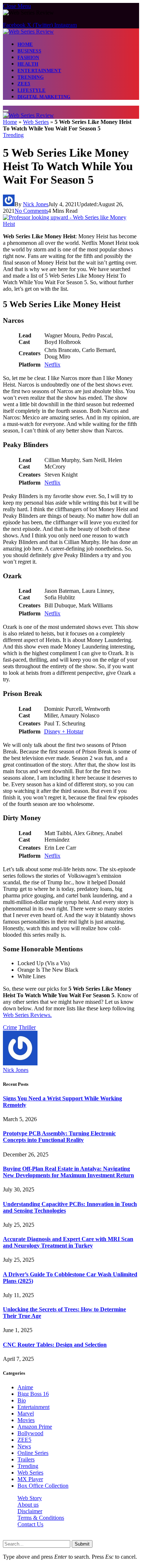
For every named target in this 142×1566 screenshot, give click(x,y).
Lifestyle (31, 90)
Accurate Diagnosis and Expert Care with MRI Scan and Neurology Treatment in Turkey (68, 1242)
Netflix (52, 364)
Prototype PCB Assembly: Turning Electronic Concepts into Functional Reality (59, 1136)
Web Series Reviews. (27, 1015)
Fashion (28, 57)
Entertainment (39, 70)
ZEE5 (24, 83)
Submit (82, 1544)
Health (27, 64)
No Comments (31, 211)
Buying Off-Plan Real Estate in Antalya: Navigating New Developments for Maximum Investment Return (68, 1172)
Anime (25, 1387)
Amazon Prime (34, 1427)
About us (28, 1505)
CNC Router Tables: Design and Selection (55, 1345)
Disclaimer (29, 1511)
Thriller (27, 1027)
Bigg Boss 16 (33, 1394)
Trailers (26, 1459)
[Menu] (6, 111)
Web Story (29, 1498)
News (24, 1446)
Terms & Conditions (40, 1518)
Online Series (32, 1453)
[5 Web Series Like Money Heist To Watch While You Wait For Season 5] (71, 224)
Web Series (36, 122)
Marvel (25, 1413)
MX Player (30, 1479)
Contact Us (30, 1524)
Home (25, 44)
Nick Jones (35, 204)
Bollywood (30, 1433)
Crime (10, 1027)
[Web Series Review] (28, 31)
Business (29, 51)
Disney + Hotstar (63, 731)
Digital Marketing (44, 96)
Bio (21, 1400)
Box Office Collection (42, 1486)
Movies (26, 1420)
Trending (30, 77)
